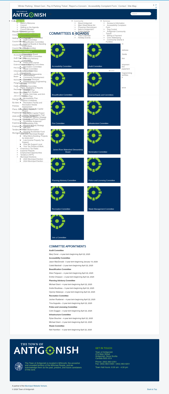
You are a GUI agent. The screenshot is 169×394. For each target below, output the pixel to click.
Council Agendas (19, 44)
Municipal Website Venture (36, 385)
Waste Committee (20, 92)
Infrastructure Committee (23, 71)
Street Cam (39, 5)
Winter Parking (25, 5)
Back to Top (152, 389)
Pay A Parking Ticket (57, 5)
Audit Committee (20, 58)
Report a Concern (78, 5)
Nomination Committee (22, 79)
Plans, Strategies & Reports (23, 109)
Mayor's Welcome (19, 31)
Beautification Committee (23, 61)
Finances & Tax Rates (21, 119)
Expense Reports (19, 123)
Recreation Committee (22, 89)
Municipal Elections (20, 133)
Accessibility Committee (23, 55)
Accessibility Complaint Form (102, 5)
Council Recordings (20, 48)
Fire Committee (19, 67)
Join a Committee (20, 95)
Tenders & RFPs (19, 129)
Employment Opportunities (23, 126)
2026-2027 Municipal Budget (24, 116)
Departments (17, 99)
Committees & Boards (21, 51)
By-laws (15, 102)
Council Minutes (19, 41)
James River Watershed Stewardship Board (28, 75)
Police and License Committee (25, 86)
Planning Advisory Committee (25, 83)
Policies (15, 105)
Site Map (132, 5)
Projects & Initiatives (20, 112)
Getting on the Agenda (21, 38)
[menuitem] (13, 21)
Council (15, 34)
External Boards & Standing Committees (29, 64)
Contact (122, 5)
